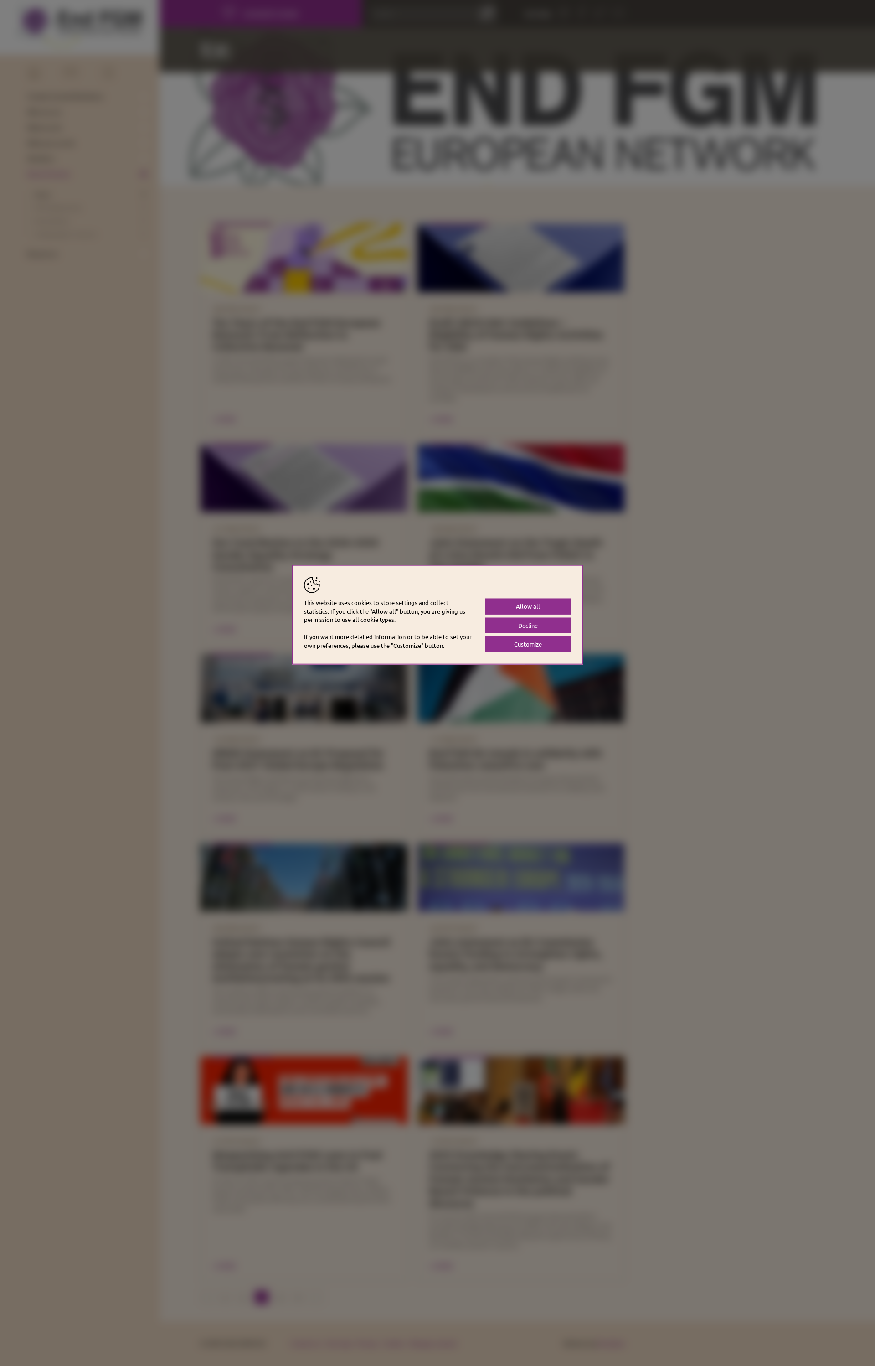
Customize (528, 644)
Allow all (528, 606)
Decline (528, 625)
